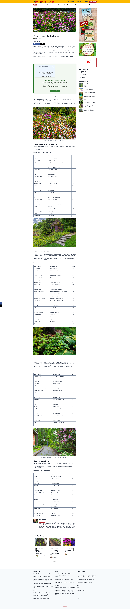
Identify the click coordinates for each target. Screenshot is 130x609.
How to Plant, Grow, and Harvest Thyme (40, 595)
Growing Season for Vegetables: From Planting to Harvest (90, 85)
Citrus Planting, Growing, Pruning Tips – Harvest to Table (64, 582)
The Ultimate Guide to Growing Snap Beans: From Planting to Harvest (43, 587)
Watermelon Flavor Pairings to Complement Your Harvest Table (64, 594)
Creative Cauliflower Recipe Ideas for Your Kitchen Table (64, 590)
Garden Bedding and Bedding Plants (69, 550)
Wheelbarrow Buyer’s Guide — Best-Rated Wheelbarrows (86, 575)
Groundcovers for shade (46, 74)
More (82, 79)
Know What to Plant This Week (47, 68)
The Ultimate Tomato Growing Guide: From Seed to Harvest (42, 581)
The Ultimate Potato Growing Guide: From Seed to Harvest (42, 584)
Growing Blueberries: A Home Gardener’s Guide (63, 573)
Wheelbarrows (84, 77)
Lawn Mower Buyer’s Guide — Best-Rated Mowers (85, 579)
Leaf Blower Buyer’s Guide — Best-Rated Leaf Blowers (86, 576)
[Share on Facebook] (1, 303)
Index (95, 4)
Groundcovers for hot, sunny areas (46, 72)
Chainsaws (83, 74)
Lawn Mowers (79, 573)
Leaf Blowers (83, 71)
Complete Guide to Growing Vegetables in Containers (42, 579)
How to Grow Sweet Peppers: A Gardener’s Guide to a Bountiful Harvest (42, 574)
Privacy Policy (65, 606)
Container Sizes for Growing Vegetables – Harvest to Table (89, 98)
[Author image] (34, 38)
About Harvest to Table (80, 590)
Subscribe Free (55, 90)
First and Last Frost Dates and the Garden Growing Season (89, 89)
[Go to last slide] (36, 549)
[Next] (73, 549)
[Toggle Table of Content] (53, 67)
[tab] (53, 561)
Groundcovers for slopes (46, 73)
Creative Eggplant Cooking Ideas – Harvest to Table (64, 588)
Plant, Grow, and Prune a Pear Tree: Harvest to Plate (64, 579)
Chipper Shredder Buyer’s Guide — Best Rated (84, 582)
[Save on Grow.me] (46, 44)
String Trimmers (84, 72)
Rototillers (83, 75)
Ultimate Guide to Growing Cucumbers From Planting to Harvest (42, 577)
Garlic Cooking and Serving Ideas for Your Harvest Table (64, 591)
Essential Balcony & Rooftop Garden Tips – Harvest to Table (89, 110)
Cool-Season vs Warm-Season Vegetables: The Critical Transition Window (54, 551)
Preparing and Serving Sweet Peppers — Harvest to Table (65, 587)
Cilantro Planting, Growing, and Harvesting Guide (41, 594)
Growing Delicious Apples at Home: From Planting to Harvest (64, 576)
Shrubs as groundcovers (46, 76)
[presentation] (41, 542)
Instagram (78, 598)
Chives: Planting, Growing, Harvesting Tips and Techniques (41, 599)
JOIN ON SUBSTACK (93, 1)
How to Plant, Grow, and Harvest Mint (39, 597)
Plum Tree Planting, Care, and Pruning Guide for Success (64, 580)
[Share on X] (1, 305)
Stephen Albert (38, 38)
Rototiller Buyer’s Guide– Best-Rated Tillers (84, 578)
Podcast (78, 587)
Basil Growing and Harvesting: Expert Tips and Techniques (43, 592)
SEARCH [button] (35, 4)
